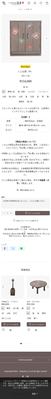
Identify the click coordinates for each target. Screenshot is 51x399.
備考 (3, 197)
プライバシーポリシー (21, 393)
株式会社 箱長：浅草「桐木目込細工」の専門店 (16, 3)
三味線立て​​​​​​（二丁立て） (10, 302)
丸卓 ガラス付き (33, 302)
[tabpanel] (13, 306)
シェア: (4, 244)
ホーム (20, 9)
